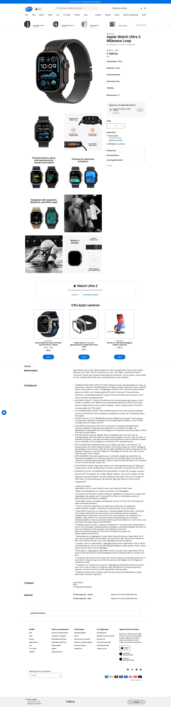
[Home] (29, 9)
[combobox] (77, 8)
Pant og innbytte (80, 645)
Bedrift (54, 648)
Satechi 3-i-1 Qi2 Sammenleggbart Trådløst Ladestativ (119, 344)
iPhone (31, 639)
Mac (30, 633)
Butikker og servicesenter (105, 636)
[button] (145, 8)
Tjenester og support (59, 636)
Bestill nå (97, 1)
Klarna (76, 636)
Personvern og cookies (82, 639)
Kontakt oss (101, 639)
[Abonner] (59, 675)
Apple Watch (33, 642)
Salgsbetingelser (80, 633)
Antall (109, 121)
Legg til (48, 357)
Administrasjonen (103, 645)
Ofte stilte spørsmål (104, 642)
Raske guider (56, 645)
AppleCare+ (78, 648)
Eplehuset (139, 680)
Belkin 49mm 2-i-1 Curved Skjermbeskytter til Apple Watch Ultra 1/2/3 (84, 345)
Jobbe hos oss (102, 648)
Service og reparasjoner (60, 633)
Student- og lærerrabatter (83, 642)
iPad (30, 636)
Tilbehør (32, 652)
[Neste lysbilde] (169, 24)
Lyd (30, 645)
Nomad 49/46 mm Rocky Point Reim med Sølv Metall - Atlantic (48, 344)
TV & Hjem (32, 648)
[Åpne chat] (4, 412)
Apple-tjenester (57, 652)
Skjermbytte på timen (59, 639)
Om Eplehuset (101, 633)
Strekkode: (121, 44)
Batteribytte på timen (59, 642)
